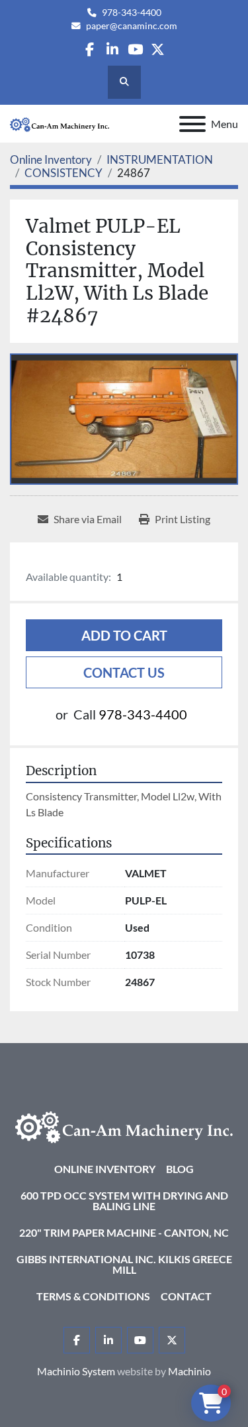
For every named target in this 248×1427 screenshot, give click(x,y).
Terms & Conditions (93, 1296)
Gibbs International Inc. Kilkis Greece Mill (124, 1264)
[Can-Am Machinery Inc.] (124, 1125)
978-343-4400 (131, 12)
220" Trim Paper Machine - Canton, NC (124, 1232)
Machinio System (76, 1371)
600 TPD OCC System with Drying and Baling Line (124, 1200)
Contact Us (124, 672)
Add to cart (124, 635)
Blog (180, 1168)
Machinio (189, 1371)
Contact (186, 1296)
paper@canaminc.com (131, 26)
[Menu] (192, 124)
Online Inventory (104, 1168)
